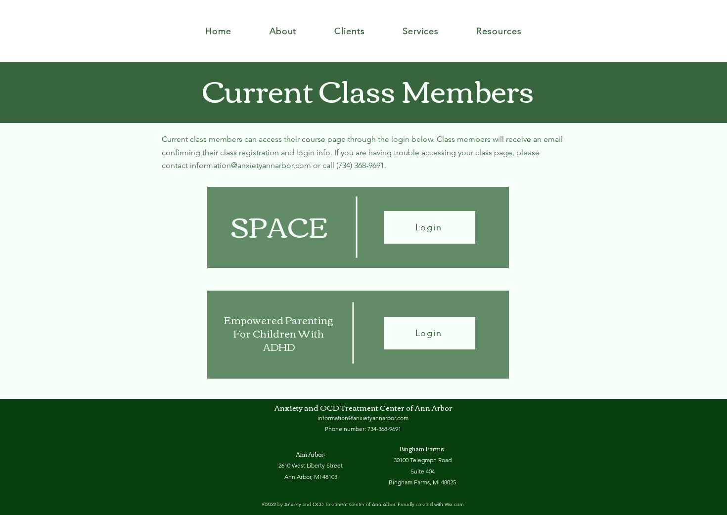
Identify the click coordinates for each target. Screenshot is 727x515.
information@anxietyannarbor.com (250, 165)
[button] (282, 31)
